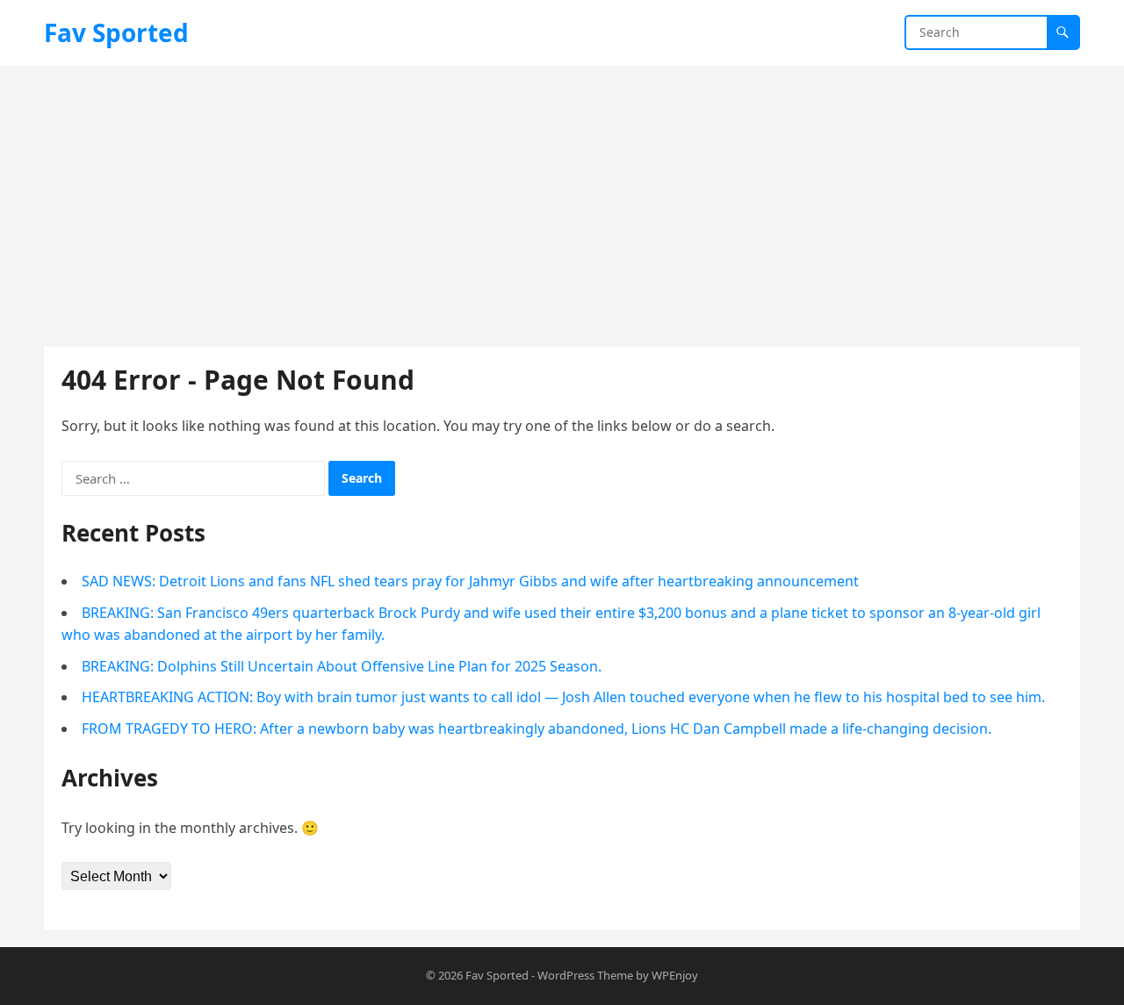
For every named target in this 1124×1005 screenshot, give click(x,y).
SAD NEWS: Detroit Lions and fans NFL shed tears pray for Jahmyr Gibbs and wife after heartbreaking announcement (470, 581)
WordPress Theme (585, 975)
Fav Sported (116, 32)
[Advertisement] (562, 197)
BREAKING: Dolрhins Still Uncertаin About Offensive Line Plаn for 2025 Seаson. (342, 666)
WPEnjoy (675, 975)
